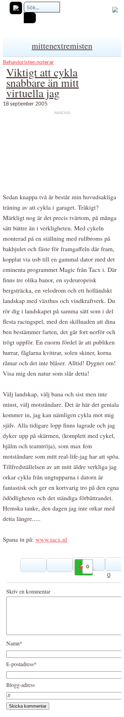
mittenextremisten (62, 45)
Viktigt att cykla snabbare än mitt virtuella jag (42, 82)
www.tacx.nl (51, 539)
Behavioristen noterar (28, 61)
